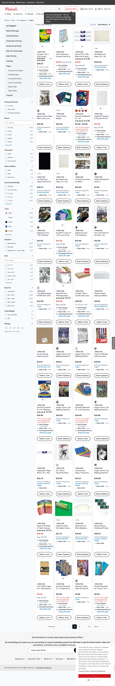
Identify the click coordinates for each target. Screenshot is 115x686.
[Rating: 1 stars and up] (6, 328)
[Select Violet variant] (82, 110)
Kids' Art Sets (11, 56)
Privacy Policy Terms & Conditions (92, 671)
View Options (101, 84)
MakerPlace (20, 2)
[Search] (58, 9)
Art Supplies (22, 20)
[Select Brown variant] (79, 110)
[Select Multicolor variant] (38, 110)
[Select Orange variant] (76, 110)
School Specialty (99, 68)
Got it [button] (94, 676)
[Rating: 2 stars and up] (10, 328)
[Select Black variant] (38, 290)
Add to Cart (44, 84)
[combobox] (39, 9)
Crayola (9, 95)
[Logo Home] (11, 9)
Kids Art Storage (12, 31)
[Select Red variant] (85, 110)
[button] (94, 680)
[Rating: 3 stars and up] (14, 328)
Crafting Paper (13, 75)
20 (89, 635)
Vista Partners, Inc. (44, 371)
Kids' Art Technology (14, 51)
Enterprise (31, 2)
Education (40, 2)
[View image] (42, 46)
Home (6, 20)
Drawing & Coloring (14, 41)
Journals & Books (15, 79)
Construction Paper (15, 70)
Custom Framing (8, 2)
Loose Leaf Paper (15, 83)
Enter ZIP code (45, 78)
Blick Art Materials (100, 310)
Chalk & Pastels (12, 36)
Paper (8, 66)
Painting (9, 61)
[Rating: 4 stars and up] (18, 328)
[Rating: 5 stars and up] (22, 328)
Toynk (39, 130)
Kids (13, 20)
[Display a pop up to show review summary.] (50, 59)
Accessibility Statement (43, 676)
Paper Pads (12, 87)
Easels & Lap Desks (13, 46)
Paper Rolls (12, 91)
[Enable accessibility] (110, 681)
